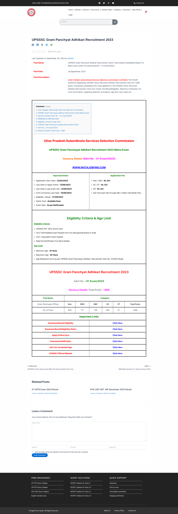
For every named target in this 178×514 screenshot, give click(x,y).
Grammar (126, 10)
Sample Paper (107, 10)
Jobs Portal (136, 10)
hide (47, 106)
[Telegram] (47, 45)
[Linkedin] (37, 45)
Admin (71, 58)
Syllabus (117, 10)
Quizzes (86, 10)
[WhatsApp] (51, 45)
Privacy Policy (119, 510)
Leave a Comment (38, 393)
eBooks (78, 10)
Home (70, 10)
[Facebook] (33, 45)
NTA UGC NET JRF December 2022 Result (111, 389)
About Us (107, 510)
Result (47, 393)
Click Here (117, 323)
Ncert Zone (95, 10)
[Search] (115, 22)
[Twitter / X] (42, 45)
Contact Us (132, 510)
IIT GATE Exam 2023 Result (45, 389)
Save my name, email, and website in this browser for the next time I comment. (61, 452)
